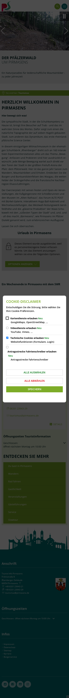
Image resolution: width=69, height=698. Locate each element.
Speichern (34, 389)
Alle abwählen (34, 380)
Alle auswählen (34, 372)
